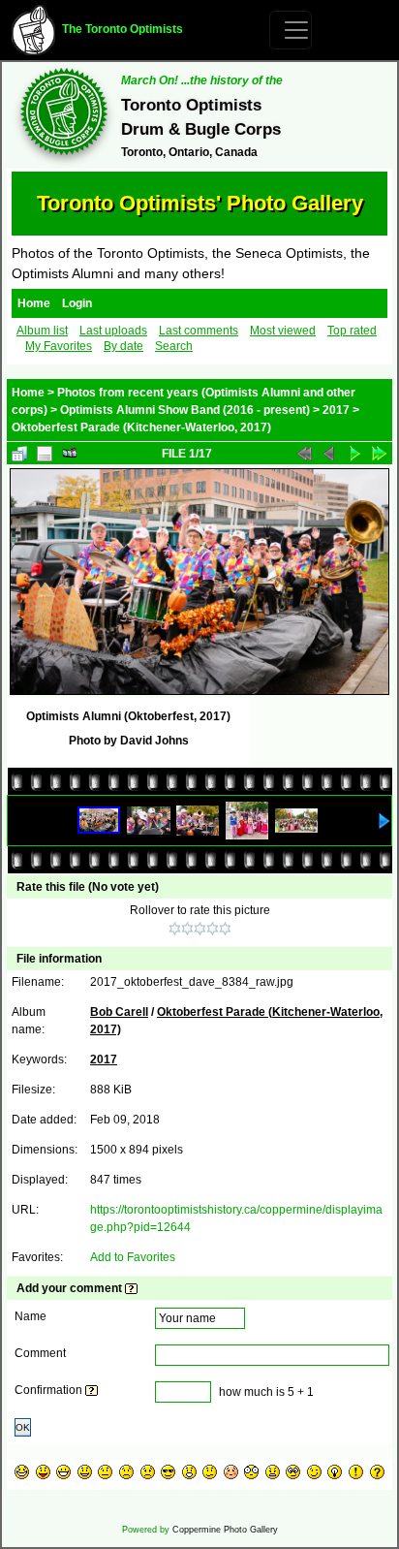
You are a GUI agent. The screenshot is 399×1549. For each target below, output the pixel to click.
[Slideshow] (69, 453)
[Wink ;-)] (314, 1472)
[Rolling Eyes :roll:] (293, 1472)
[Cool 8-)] (168, 1472)
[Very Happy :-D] (63, 1472)
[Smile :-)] (84, 1472)
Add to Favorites (132, 1257)
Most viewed (283, 330)
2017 (336, 410)
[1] (175, 928)
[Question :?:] (377, 1472)
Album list (42, 330)
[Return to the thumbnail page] (19, 453)
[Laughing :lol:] (22, 1472)
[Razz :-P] (43, 1472)
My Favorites (58, 346)
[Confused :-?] (209, 1472)
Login (77, 303)
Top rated (352, 330)
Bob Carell (119, 1012)
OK (22, 1427)
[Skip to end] (379, 453)
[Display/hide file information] (44, 453)
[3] (200, 928)
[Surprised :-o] (189, 1472)
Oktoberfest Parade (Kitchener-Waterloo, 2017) (141, 427)
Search (174, 346)
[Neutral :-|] (105, 1472)
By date (123, 346)
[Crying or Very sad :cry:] (147, 1472)
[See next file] (354, 453)
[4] (212, 928)
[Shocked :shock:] (251, 1472)
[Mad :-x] (272, 1472)
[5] (225, 928)
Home (33, 303)
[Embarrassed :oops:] (231, 1472)
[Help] (131, 1288)
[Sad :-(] (126, 1472)
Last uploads (113, 330)
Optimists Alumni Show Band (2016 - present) (185, 410)
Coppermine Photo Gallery (225, 1529)
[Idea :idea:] (334, 1472)
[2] (187, 928)
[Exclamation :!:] (356, 1472)
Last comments (198, 330)
